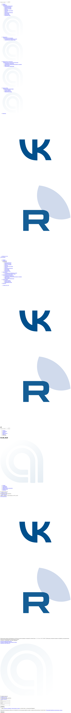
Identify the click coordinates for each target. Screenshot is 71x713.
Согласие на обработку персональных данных (8, 642)
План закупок (4, 433)
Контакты (4, 113)
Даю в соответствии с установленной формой (18, 708)
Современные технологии (9, 63)
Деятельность (4, 272)
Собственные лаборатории (9, 66)
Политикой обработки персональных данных (54, 710)
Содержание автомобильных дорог (11, 38)
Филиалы (6, 9)
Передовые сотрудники (9, 10)
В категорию (16, 62)
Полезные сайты (7, 15)
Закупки (6, 11)
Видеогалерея (7, 14)
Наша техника (7, 65)
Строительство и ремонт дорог (10, 39)
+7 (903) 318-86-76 (3, 494)
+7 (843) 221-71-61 (4, 256)
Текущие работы (7, 89)
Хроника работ (6, 88)
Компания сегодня (8, 7)
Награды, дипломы (8, 8)
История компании (8, 6)
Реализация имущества (9, 12)
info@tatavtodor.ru (3, 496)
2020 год (4, 434)
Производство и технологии (7, 61)
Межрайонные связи (8, 91)
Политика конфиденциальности (6, 641)
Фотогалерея (7, 13)
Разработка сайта (5, 643)
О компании (4, 260)
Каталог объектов (8, 90)
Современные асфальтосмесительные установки (13, 64)
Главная (3, 4)
